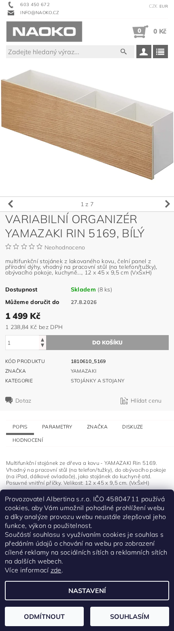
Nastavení (87, 591)
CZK (153, 6)
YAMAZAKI (84, 371)
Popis (20, 427)
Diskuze (132, 427)
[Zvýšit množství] (42, 339)
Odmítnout (44, 616)
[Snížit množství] (42, 346)
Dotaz (23, 400)
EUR (163, 6)
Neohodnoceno (65, 247)
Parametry (57, 427)
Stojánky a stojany (98, 381)
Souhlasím (129, 616)
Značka (97, 427)
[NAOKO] (44, 31)
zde (56, 570)
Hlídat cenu (146, 400)
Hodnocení (28, 440)
